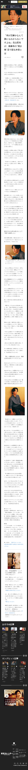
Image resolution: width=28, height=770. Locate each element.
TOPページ (14, 749)
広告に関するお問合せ (14, 754)
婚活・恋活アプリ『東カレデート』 (22, 752)
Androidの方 (13, 100)
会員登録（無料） (22, 1)
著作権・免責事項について (17, 754)
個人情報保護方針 (17, 751)
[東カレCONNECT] (14, 6)
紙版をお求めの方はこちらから (13, 590)
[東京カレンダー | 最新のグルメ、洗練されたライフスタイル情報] (2, 2)
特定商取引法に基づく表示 (17, 757)
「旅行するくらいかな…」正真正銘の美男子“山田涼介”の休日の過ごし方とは (14, 544)
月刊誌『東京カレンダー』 (22, 750)
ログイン (14, 1)
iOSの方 (7, 100)
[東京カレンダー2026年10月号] (14, 697)
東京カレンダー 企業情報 (14, 757)
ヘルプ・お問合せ (14, 751)
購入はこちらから (10, 601)
